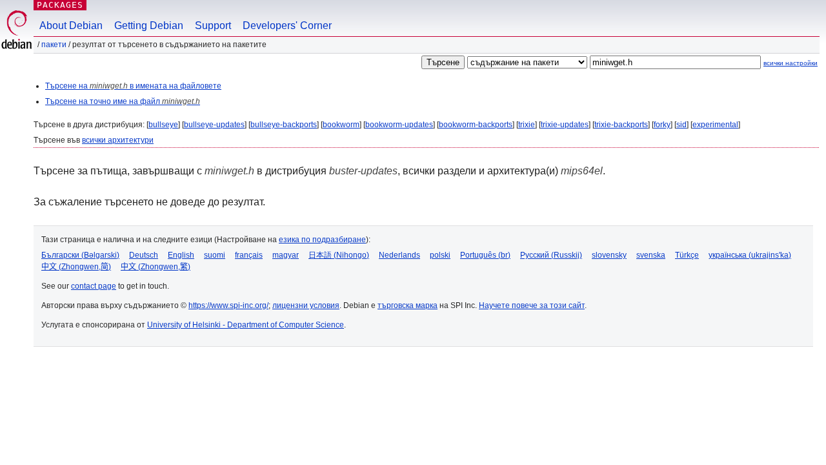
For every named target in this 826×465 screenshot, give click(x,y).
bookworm (341, 124)
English (181, 255)
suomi (214, 255)
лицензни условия (305, 305)
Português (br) (485, 255)
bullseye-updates (214, 124)
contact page (93, 286)
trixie (526, 124)
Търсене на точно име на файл (122, 101)
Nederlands (399, 255)
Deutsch (143, 255)
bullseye (163, 124)
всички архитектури (118, 140)
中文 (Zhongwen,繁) (155, 266)
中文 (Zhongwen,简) (76, 266)
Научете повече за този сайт (532, 305)
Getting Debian (148, 25)
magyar (285, 255)
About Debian (71, 25)
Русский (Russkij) (551, 255)
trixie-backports (621, 124)
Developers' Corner (287, 25)
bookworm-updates (399, 124)
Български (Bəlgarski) (80, 255)
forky (662, 124)
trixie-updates (565, 124)
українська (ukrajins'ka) (750, 255)
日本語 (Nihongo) (338, 255)
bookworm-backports (475, 124)
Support (213, 25)
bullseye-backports (283, 124)
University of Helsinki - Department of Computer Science (245, 324)
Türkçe (687, 255)
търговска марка (408, 305)
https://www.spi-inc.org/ (228, 305)
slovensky (609, 255)
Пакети (53, 44)
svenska (650, 255)
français (249, 255)
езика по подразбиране (322, 239)
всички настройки (790, 63)
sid (681, 124)
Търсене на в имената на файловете (133, 85)
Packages (60, 5)
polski (440, 255)
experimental (715, 124)
